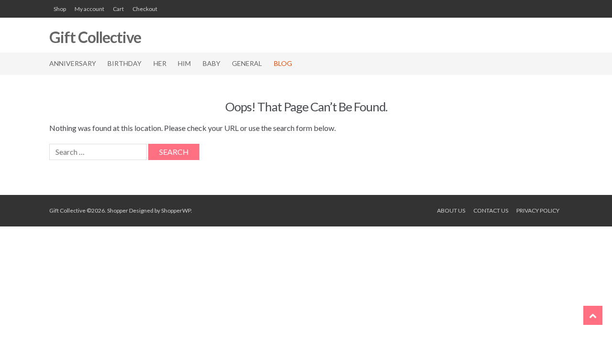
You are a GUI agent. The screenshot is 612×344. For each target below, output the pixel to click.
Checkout (144, 8)
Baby (211, 63)
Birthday (125, 63)
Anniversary (72, 63)
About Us (451, 210)
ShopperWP (176, 210)
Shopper (117, 210)
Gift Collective (95, 37)
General (247, 63)
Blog (283, 63)
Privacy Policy (537, 210)
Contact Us (490, 210)
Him (184, 63)
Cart (118, 8)
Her (159, 63)
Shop (60, 8)
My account (89, 8)
